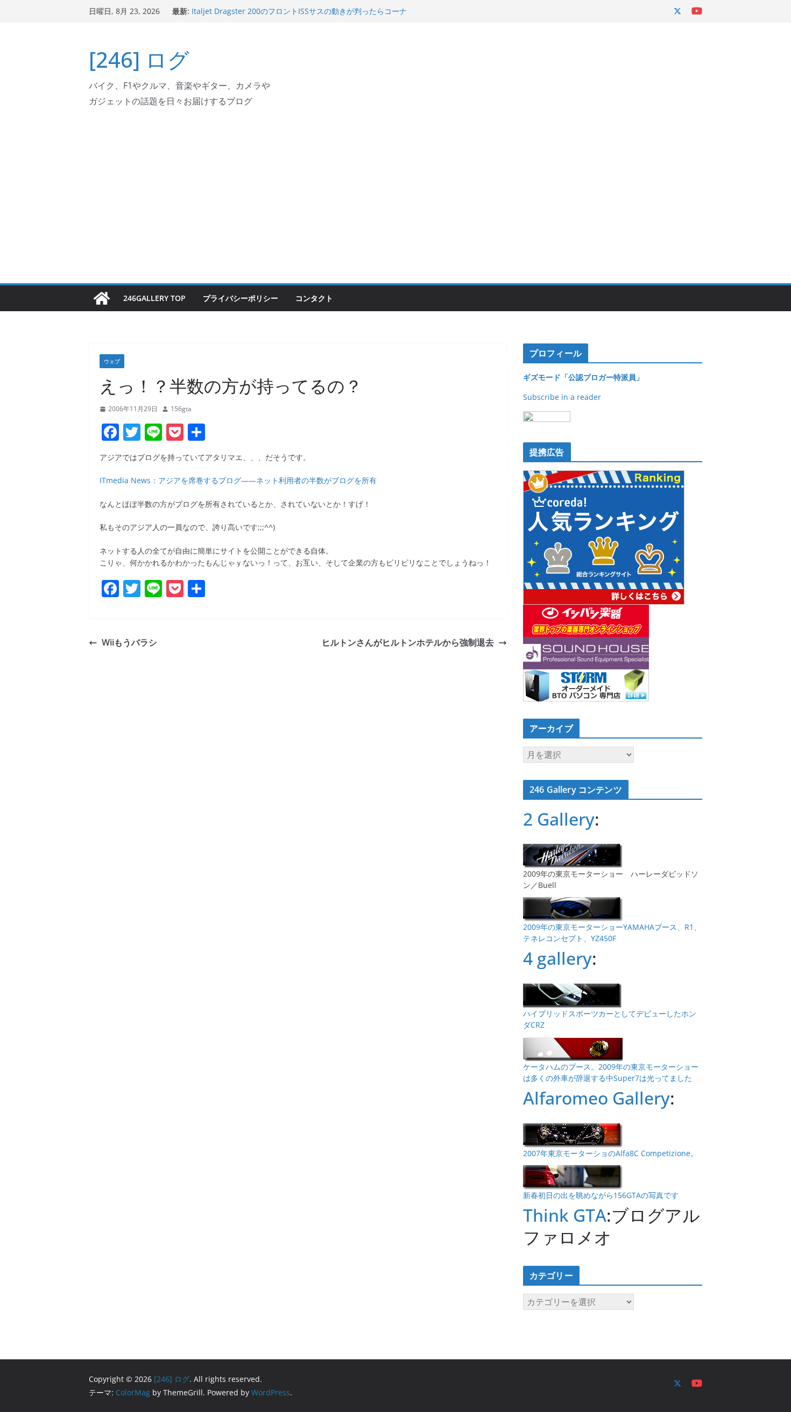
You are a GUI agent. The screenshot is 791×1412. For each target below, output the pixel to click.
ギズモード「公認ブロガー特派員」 (583, 377)
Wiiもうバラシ (129, 642)
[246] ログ (139, 59)
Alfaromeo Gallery (596, 1097)
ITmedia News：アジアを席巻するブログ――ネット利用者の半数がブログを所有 (238, 480)
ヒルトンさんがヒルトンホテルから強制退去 (408, 642)
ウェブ (112, 361)
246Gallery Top (154, 298)
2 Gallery (559, 818)
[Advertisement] (395, 202)
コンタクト (314, 298)
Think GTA (564, 1215)
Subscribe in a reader (562, 397)
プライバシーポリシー (240, 298)
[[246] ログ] (102, 298)
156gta (181, 408)
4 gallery (557, 958)
